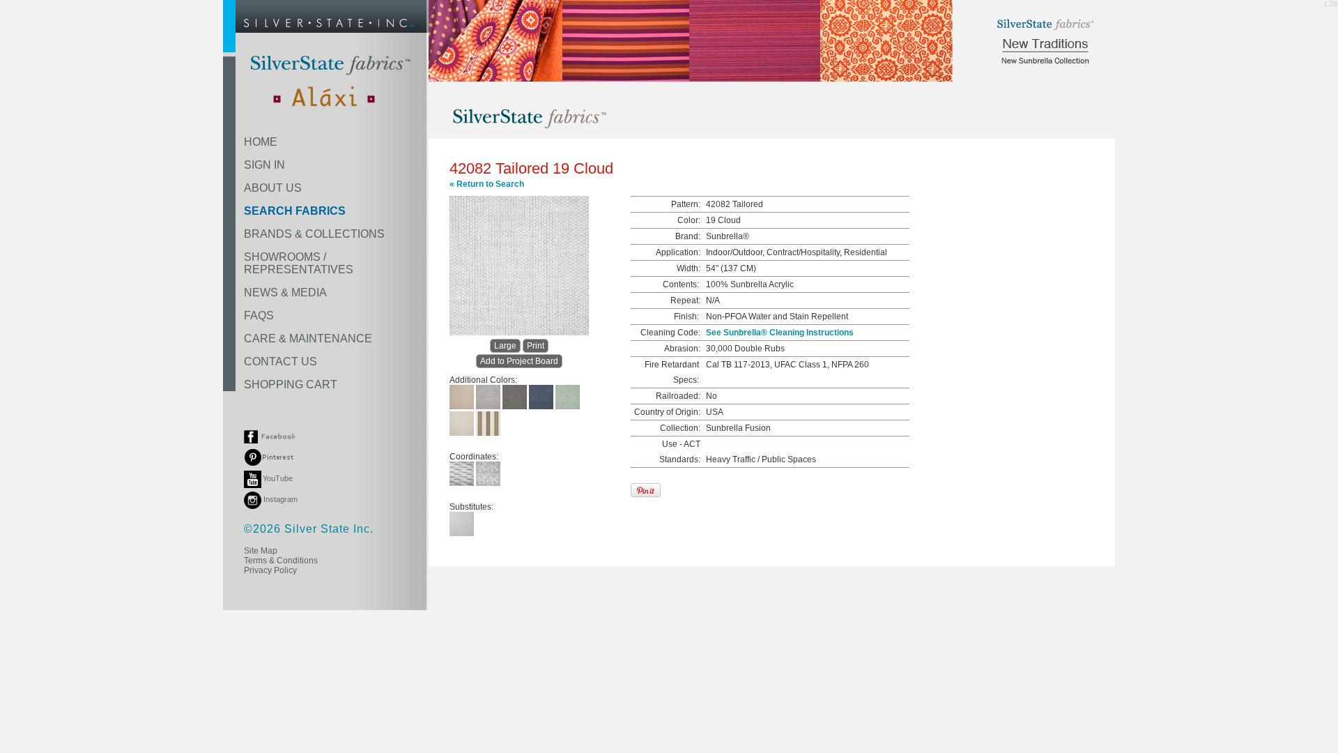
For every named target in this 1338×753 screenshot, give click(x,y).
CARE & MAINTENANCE (308, 338)
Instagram (279, 499)
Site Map (260, 551)
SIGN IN (264, 165)
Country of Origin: (667, 412)
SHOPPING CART (290, 384)
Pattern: (685, 204)
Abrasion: (682, 348)
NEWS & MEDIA (285, 292)
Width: (688, 268)
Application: (678, 252)
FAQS (259, 315)
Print (535, 346)
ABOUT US (273, 188)
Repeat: (685, 300)
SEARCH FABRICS (295, 211)
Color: (688, 220)
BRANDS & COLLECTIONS (314, 234)
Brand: (687, 236)
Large (505, 346)
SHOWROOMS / (298, 263)
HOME (260, 142)
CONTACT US (280, 361)
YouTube (278, 478)
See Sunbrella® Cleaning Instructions (780, 332)
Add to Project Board (519, 361)
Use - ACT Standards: (679, 451)
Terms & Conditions (281, 560)
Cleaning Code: (670, 332)
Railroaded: (678, 396)
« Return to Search (486, 184)
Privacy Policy (270, 570)
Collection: (680, 428)
